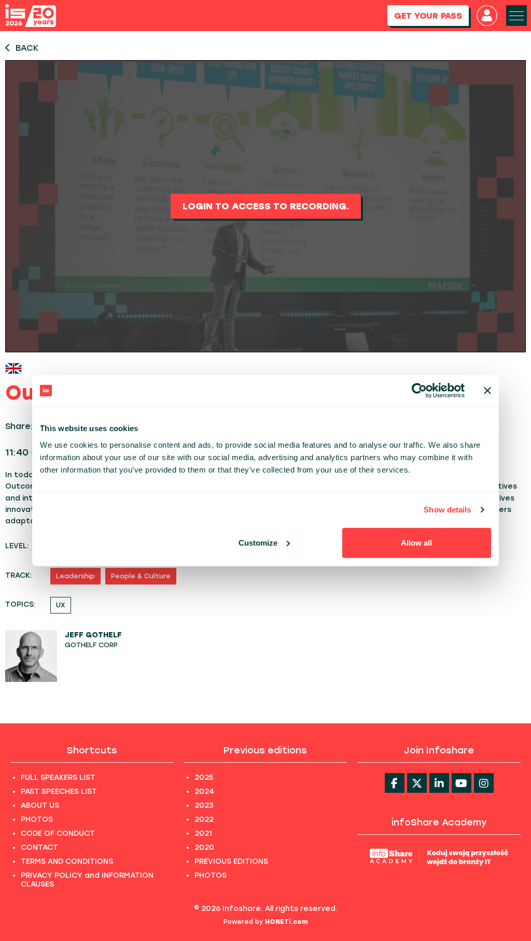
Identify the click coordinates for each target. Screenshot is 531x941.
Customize (258, 542)
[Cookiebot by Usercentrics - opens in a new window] (419, 390)
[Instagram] (484, 783)
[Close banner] (487, 390)
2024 (204, 791)
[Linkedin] (439, 783)
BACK (27, 48)
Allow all (416, 542)
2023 (204, 805)
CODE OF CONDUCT (58, 833)
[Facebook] (394, 783)
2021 (203, 833)
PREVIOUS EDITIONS (231, 861)
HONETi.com (286, 921)
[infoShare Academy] (439, 857)
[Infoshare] (30, 15)
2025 (203, 777)
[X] (417, 783)
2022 (204, 819)
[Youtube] (461, 783)
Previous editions (265, 750)
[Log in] (487, 15)
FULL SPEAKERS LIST (58, 777)
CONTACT (39, 847)
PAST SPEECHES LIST (59, 791)
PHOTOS (37, 819)
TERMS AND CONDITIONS (67, 861)
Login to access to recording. (266, 206)
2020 (204, 847)
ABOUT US (40, 805)
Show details (447, 509)
